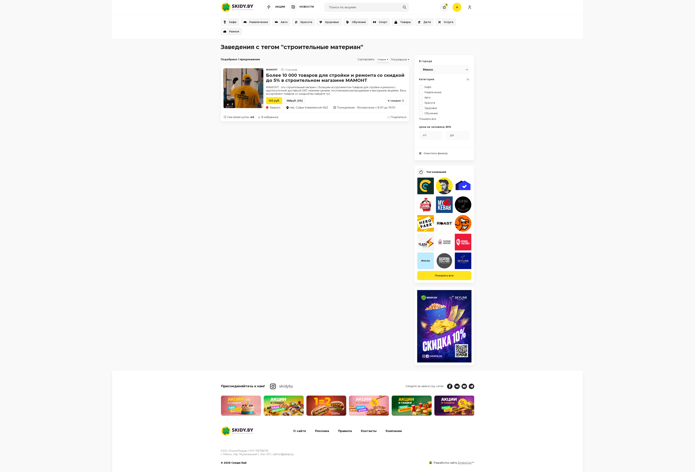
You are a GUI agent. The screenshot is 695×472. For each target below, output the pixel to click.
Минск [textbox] (428, 69)
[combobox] (444, 69)
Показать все (444, 275)
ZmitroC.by (465, 462)
